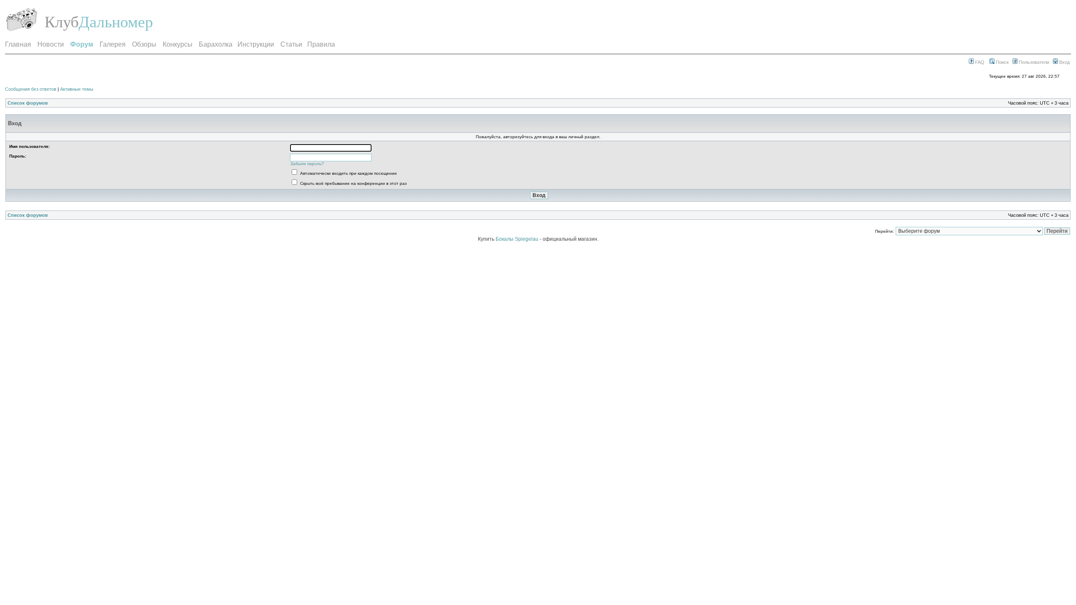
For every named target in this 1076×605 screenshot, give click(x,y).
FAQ (979, 62)
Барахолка (215, 44)
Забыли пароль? (307, 163)
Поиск (1001, 62)
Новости (50, 44)
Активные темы (76, 89)
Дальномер (116, 22)
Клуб (62, 22)
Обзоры (144, 44)
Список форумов (28, 102)
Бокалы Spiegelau (518, 239)
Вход (1064, 62)
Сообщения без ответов (30, 89)
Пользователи (1033, 62)
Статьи (291, 44)
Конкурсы (178, 44)
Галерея (113, 44)
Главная (18, 44)
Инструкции (255, 44)
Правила (321, 44)
